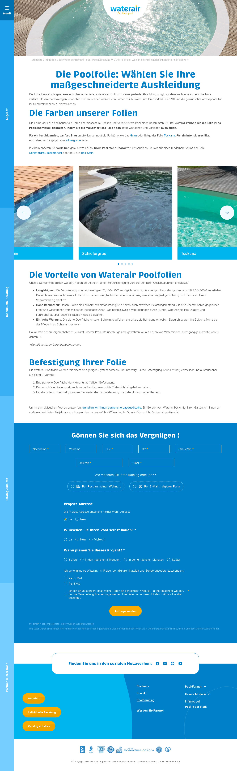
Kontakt (142, 693)
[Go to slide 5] (132, 264)
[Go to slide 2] (122, 264)
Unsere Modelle (195, 694)
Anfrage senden (125, 611)
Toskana (169, 135)
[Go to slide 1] (118, 264)
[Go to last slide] (24, 212)
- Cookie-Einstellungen (168, 761)
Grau (133, 135)
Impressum (105, 761)
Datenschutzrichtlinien (124, 761)
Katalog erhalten (39, 726)
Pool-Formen (193, 686)
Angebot (34, 698)
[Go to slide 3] (125, 264)
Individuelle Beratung (42, 712)
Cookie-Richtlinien (146, 761)
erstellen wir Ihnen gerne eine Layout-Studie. (112, 407)
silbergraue (73, 140)
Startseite (143, 686)
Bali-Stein (87, 153)
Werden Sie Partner (150, 710)
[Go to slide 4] (129, 264)
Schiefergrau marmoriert (45, 153)
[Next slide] (227, 212)
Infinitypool (192, 701)
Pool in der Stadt (196, 706)
